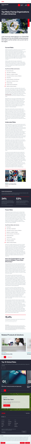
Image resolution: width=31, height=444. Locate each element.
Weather (15, 424)
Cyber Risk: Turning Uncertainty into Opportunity (11, 386)
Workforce (15, 426)
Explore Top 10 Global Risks (10, 184)
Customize (3, 442)
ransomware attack (8, 94)
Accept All (27, 442)
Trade (15, 421)
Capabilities (9, 421)
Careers (3, 423)
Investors (3, 424)
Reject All (22, 442)
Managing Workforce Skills (7, 354)
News (2, 426)
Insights (9, 424)
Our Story (3, 421)
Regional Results (5, 4)
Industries (9, 423)
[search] (27, 1)
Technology (16, 423)
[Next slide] (5, 357)
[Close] (30, 436)
